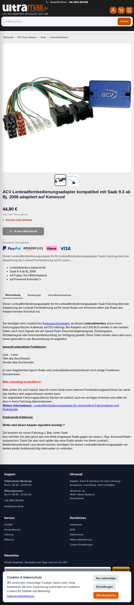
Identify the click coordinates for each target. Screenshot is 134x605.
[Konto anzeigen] (113, 10)
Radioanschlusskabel (56, 323)
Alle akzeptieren (106, 595)
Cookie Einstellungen (81, 544)
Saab (43, 37)
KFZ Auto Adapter (27, 37)
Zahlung (8, 534)
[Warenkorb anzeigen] (121, 10)
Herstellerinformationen (59, 295)
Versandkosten (12, 529)
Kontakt (8, 524)
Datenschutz (77, 534)
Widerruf (9, 539)
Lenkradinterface (59, 37)
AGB (72, 529)
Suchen (124, 21)
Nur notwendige (106, 578)
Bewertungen (34, 295)
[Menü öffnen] (129, 10)
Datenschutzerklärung (20, 596)
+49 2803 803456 (14, 500)
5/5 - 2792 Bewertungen (69, 2)
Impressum (76, 524)
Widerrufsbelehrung (81, 539)
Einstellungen (104, 586)
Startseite (8, 37)
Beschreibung (12, 295)
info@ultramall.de (14, 506)
